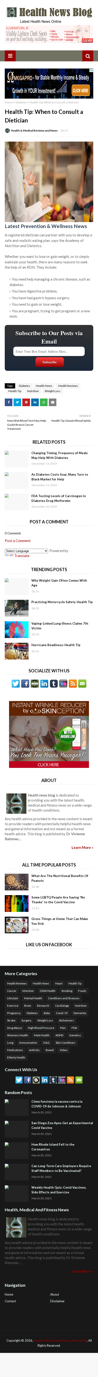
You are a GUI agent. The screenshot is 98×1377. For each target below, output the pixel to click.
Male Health (41, 1035)
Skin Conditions (65, 1042)
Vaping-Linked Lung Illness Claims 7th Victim (59, 626)
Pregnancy (14, 1013)
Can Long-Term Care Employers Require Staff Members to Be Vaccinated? (61, 1168)
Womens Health (17, 1035)
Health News (44, 386)
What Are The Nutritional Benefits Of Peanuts (59, 878)
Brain (27, 1005)
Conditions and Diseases (63, 998)
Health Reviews (68, 386)
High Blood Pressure (41, 1028)
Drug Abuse (14, 1028)
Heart (59, 983)
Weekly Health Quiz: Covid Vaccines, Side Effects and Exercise (58, 1190)
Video (63, 1050)
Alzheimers (66, 1020)
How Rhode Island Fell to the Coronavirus (52, 1147)
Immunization (28, 1042)
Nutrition (33, 391)
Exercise (12, 1005)
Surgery (26, 1020)
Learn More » (82, 847)
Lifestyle (12, 998)
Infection (28, 991)
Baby (47, 1013)
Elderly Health (16, 1057)
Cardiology (62, 1005)
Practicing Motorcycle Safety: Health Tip (62, 602)
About (54, 1294)
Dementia (80, 1013)
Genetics (75, 1035)
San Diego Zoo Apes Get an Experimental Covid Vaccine (62, 1125)
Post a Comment (18, 540)
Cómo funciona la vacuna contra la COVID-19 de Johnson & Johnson (56, 1104)
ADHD (59, 1035)
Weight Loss (52, 391)
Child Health (47, 991)
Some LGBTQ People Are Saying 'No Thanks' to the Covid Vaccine (58, 899)
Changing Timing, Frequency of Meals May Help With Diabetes (59, 455)
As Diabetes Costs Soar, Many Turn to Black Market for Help (59, 477)
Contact (10, 1301)
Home (9, 102)
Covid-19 (62, 1013)
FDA (74, 1028)
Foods (82, 991)
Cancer (11, 991)
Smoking (66, 991)
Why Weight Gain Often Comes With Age (59, 583)
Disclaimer (57, 1301)
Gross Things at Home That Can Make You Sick (59, 921)
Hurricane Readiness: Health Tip (55, 645)
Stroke (11, 1020)
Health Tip (14, 391)
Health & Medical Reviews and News (34, 130)
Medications (15, 1050)
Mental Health (33, 998)
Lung (10, 1042)
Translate (21, 555)
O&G (46, 1042)
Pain (63, 1028)
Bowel (50, 1050)
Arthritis (34, 1050)
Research (43, 1005)
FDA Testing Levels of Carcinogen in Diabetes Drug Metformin (58, 498)
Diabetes (21, 102)
